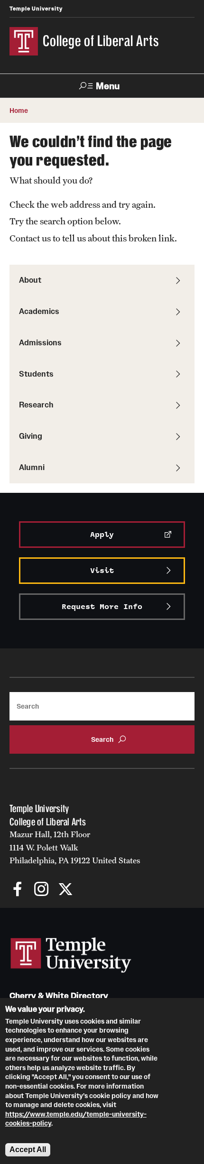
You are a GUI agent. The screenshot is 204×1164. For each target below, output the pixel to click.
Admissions (40, 342)
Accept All (27, 1150)
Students (36, 374)
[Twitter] (65, 890)
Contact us (30, 238)
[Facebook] (17, 890)
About (30, 280)
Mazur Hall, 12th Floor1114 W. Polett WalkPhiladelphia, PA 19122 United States (74, 847)
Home (18, 110)
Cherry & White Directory (58, 996)
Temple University (36, 8)
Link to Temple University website (71, 955)
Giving (30, 436)
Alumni (32, 467)
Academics (39, 311)
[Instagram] (41, 890)
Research (36, 404)
